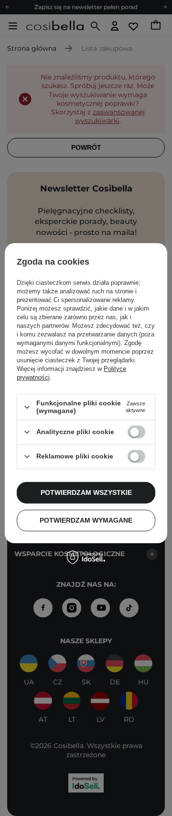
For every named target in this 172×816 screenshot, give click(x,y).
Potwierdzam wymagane (86, 520)
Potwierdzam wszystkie (86, 492)
